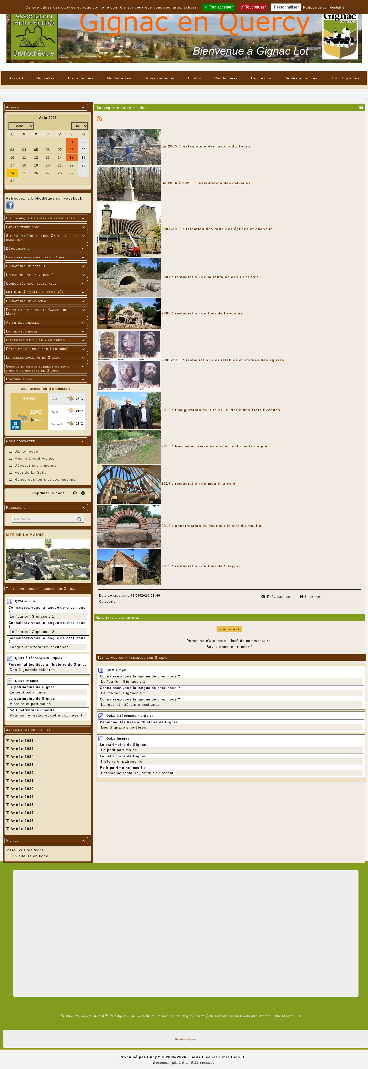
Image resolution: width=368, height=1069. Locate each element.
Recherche (45, 507)
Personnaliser (286, 7)
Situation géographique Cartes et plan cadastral (45, 238)
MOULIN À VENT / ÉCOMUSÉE (45, 292)
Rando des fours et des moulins (45, 479)
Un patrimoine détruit (45, 266)
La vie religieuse (45, 331)
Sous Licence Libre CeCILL (219, 1057)
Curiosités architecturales (45, 283)
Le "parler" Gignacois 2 (32, 632)
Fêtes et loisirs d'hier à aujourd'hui (45, 349)
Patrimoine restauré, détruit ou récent (46, 715)
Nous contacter (45, 441)
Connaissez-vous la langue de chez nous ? (140, 676)
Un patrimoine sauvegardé (45, 275)
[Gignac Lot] (184, 35)
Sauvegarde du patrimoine (122, 108)
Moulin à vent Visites (34, 458)
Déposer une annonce (36, 465)
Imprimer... (315, 597)
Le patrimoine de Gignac (32, 687)
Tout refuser (255, 7)
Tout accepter (220, 7)
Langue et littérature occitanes (39, 647)
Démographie (45, 248)
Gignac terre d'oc (45, 227)
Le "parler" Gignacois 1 (32, 616)
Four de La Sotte (31, 472)
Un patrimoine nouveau (45, 301)
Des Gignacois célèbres (32, 670)
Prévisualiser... (281, 597)
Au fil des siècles (45, 322)
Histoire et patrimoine (30, 704)
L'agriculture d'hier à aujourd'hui (45, 340)
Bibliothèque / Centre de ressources (45, 218)
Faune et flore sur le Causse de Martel (45, 312)
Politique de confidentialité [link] (323, 7)
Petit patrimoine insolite (32, 710)
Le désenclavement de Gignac (45, 357)
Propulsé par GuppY (140, 1057)
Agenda (45, 107)
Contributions (45, 379)
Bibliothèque (26, 451)
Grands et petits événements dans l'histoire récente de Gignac (45, 368)
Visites (45, 840)
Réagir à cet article (229, 629)
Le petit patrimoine (28, 692)
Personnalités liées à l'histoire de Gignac (48, 664)
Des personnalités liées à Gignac (45, 257)
